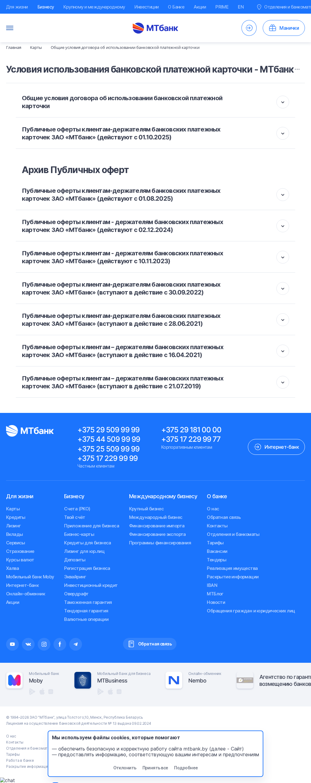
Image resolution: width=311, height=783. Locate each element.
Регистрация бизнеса (87, 568)
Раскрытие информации (232, 577)
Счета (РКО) (77, 509)
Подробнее (186, 767)
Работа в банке (20, 760)
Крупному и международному (94, 7)
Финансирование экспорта (157, 534)
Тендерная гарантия (86, 611)
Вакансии (217, 551)
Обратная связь (224, 517)
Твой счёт (74, 517)
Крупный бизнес (146, 509)
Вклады (14, 534)
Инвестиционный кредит (91, 585)
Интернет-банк (22, 585)
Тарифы (215, 543)
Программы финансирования (160, 543)
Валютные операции (86, 619)
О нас (213, 509)
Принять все (155, 767)
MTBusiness (112, 680)
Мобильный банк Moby (30, 577)
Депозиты (74, 560)
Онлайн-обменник (25, 594)
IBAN (212, 585)
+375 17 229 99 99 (107, 458)
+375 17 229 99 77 (191, 439)
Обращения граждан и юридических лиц (251, 611)
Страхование (20, 551)
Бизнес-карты (79, 534)
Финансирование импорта (157, 526)
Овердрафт (76, 594)
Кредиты (16, 517)
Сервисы (15, 543)
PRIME (221, 7)
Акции (200, 7)
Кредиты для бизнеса (87, 543)
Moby (36, 680)
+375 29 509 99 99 (108, 429)
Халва (12, 568)
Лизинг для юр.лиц (84, 551)
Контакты (217, 526)
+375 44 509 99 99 (108, 439)
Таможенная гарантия (88, 602)
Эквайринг (75, 577)
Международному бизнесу (163, 496)
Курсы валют (20, 560)
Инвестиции (146, 7)
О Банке (176, 7)
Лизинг (13, 526)
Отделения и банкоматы (233, 534)
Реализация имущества (232, 568)
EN (241, 7)
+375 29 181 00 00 (191, 429)
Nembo (197, 680)
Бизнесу (45, 7)
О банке (217, 496)
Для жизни (17, 7)
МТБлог (215, 594)
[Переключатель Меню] (10, 28)
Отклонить (124, 767)
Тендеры (216, 560)
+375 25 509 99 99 (108, 448)
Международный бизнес (156, 517)
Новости (216, 602)
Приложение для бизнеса (91, 526)
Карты (13, 509)
